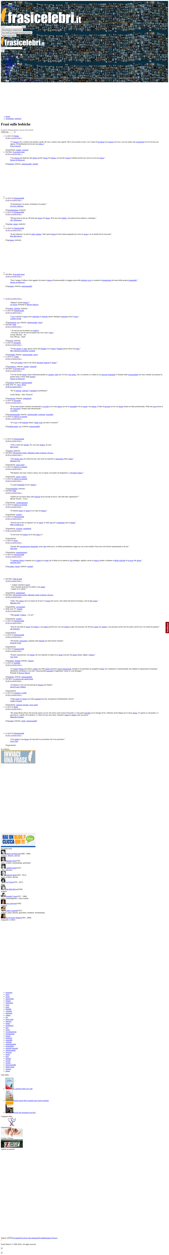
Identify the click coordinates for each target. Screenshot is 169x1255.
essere (21, 511)
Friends (19, 609)
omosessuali (66, 669)
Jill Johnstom (15, 629)
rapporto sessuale (22, 705)
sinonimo (33, 391)
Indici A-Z (10, 73)
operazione (23, 641)
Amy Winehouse (16, 220)
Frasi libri (9, 62)
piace (21, 459)
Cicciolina (14, 411)
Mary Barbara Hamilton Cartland (22, 351)
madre (43, 587)
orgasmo (19, 529)
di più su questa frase (14, 138)
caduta (38, 560)
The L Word (21, 385)
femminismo (13, 210)
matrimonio (20, 593)
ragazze (16, 142)
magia (18, 477)
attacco (96, 560)
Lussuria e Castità (20, 693)
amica (38, 535)
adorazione (59, 459)
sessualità (73, 406)
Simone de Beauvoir (17, 160)
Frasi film (9, 60)
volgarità (33, 367)
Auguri (9, 69)
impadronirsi (106, 280)
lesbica (41, 144)
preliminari (27, 398)
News (21, 1238)
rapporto (38, 699)
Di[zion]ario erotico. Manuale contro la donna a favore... (33, 453)
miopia (30, 661)
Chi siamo (15, 1238)
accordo (46, 406)
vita (69, 375)
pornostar (41, 415)
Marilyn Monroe (33, 305)
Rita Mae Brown (16, 236)
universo (104, 375)
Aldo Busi (13, 549)
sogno (48, 601)
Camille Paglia (15, 319)
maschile (122, 560)
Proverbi (9, 66)
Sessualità (17, 343)
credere (35, 669)
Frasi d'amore (11, 58)
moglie (16, 615)
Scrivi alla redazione (31, 1238)
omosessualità (26, 164)
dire (44, 546)
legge (102, 669)
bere (10, 224)
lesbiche (84, 280)
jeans (51, 333)
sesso (25, 317)
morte (23, 721)
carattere (51, 375)
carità (33, 234)
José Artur (14, 657)
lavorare (107, 406)
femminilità (132, 280)
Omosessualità (19, 198)
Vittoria (21, 669)
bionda (26, 445)
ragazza (111, 142)
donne (35, 158)
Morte (16, 707)
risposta (40, 685)
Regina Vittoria (24, 673)
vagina (70, 459)
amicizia (25, 391)
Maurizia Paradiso (17, 717)
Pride (14, 325)
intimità (43, 349)
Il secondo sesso (19, 152)
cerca (89, 280)
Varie (8, 71)
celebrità (17, 308)
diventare (40, 363)
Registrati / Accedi (7, 6)
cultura (11, 566)
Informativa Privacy (50, 1238)
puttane (18, 150)
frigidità (17, 661)
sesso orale (20, 465)
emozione (35, 317)
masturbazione (25, 546)
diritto (116, 560)
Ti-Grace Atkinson (16, 206)
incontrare (101, 142)
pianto (74, 715)
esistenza (15, 560)
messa (23, 477)
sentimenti (27, 529)
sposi (27, 585)
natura (59, 406)
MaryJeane (14, 447)
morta (67, 715)
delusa (53, 158)
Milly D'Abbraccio (17, 525)
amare (11, 721)
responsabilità (133, 375)
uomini (34, 164)
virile (56, 375)
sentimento (61, 523)
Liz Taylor (13, 305)
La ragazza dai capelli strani (23, 679)
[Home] (81, 24)
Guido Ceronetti (16, 701)
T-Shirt (16, 357)
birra (11, 451)
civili (40, 423)
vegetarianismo (21, 503)
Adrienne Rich (15, 563)
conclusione (140, 142)
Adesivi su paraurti (20, 417)
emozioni (64, 317)
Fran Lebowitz (15, 146)
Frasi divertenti (11, 64)
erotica (73, 375)
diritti (36, 423)
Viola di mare (17, 579)
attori (11, 308)
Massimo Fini (15, 461)
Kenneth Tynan (15, 643)
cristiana (38, 234)
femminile (111, 375)
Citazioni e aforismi (13, 55)
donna (16, 158)
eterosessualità (14, 415)
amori (17, 699)
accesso (130, 560)
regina (15, 669)
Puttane (16, 136)
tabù (47, 560)
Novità (40, 1238)
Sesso (16, 540)
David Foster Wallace (18, 687)
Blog (8, 75)
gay (13, 317)
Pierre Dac (14, 741)
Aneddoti (16, 663)
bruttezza (12, 367)
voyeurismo (20, 607)
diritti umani (13, 426)
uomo (46, 158)
